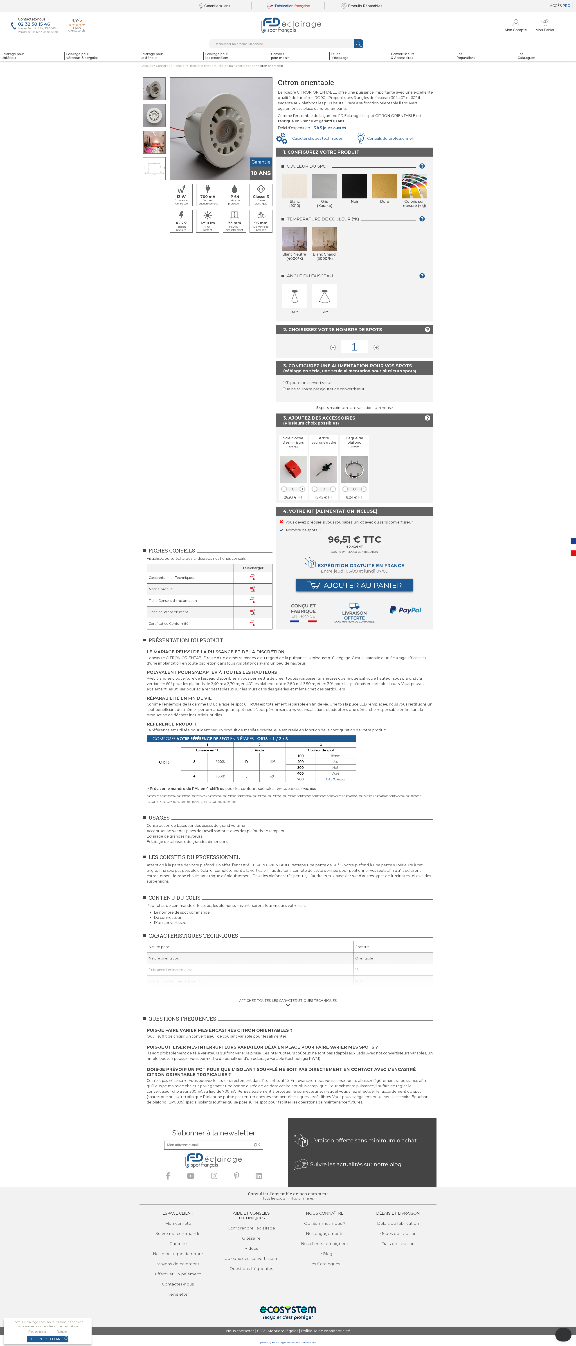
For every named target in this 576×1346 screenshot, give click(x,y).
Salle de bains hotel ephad (235, 65)
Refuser (62, 1331)
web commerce (303, 1343)
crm (314, 1343)
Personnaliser (37, 1331)
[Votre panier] (545, 25)
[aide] (423, 168)
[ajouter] (302, 489)
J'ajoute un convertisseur (309, 383)
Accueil (147, 65)
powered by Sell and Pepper (273, 1343)
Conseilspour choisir (171, 65)
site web (291, 1343)
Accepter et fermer (48, 1339)
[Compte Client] (516, 25)
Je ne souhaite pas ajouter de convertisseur (325, 389)
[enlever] (284, 489)
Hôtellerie (201, 65)
